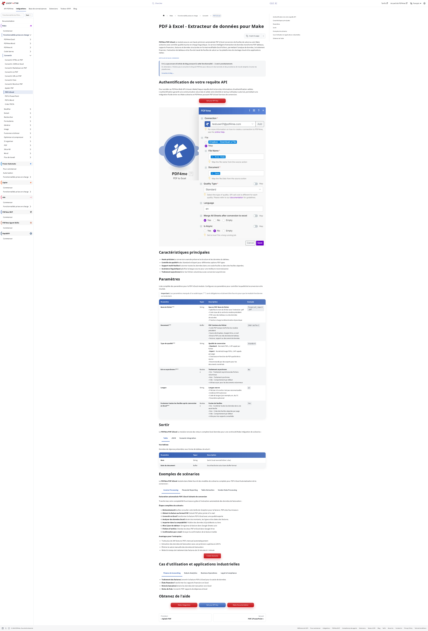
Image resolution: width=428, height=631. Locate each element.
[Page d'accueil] (164, 16)
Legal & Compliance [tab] (229, 573)
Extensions (53, 8)
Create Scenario (212, 556)
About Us (390, 628)
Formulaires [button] (9, 121)
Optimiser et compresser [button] (13, 137)
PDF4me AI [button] (8, 47)
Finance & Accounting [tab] (172, 573)
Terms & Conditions (420, 628)
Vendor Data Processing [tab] (227, 490)
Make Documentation (240, 605)
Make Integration (184, 605)
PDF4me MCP (336, 628)
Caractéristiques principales (281, 21)
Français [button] (416, 3)
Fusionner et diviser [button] (12, 133)
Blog (75, 8)
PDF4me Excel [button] (9, 39)
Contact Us (399, 628)
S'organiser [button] (8, 141)
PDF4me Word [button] (9, 43)
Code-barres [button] (9, 51)
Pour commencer (315, 628)
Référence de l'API (302, 628)
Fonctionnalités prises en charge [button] (16, 35)
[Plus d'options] (263, 36)
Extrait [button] (6, 113)
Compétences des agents (349, 628)
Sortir (274, 28)
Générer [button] (7, 125)
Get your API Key (212, 101)
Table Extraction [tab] (207, 490)
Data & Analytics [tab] (190, 573)
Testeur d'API (66, 8)
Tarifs (383, 3)
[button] (212, 176)
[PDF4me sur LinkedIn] (3, 628)
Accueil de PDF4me (398, 3)
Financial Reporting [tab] (190, 490)
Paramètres (276, 24)
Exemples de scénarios (280, 31)
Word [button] (6, 153)
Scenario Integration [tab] (187, 438)
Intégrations (21, 8)
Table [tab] (165, 438)
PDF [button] (5, 145)
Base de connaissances (38, 8)
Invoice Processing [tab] (170, 490)
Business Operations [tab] (209, 573)
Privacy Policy (408, 628)
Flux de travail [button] (9, 157)
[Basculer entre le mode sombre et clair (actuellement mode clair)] (424, 3)
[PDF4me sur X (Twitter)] (6, 628)
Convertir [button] (8, 55)
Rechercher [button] (8, 117)
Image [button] (6, 129)
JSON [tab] (173, 438)
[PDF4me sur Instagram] (9, 628)
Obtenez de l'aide (278, 38)
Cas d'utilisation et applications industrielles (286, 35)
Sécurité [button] (7, 149)
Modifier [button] (7, 109)
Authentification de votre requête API (284, 17)
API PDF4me (8, 8)
